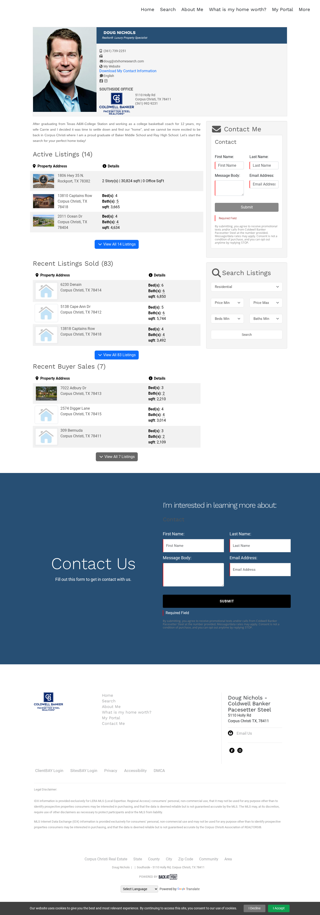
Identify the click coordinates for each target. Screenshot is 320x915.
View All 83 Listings (119, 355)
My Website (112, 66)
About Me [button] (192, 9)
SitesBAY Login (83, 770)
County (154, 859)
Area (228, 859)
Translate (193, 889)
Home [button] (147, 9)
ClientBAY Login (49, 770)
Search (247, 335)
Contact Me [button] (113, 723)
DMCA (159, 770)
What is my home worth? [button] (237, 9)
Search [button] (168, 9)
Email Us (244, 733)
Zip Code (185, 859)
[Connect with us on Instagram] (240, 750)
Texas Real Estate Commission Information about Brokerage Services (106, 847)
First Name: (224, 157)
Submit (247, 207)
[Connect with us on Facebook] (232, 750)
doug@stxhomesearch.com (124, 61)
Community (208, 859)
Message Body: (227, 175)
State (137, 859)
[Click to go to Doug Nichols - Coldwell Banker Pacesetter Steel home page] (12, 9)
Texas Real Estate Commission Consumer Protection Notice (96, 836)
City (169, 859)
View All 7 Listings (119, 456)
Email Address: (261, 175)
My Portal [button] (282, 9)
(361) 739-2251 (115, 51)
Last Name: (258, 157)
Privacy (110, 770)
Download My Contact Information (127, 71)
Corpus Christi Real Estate (106, 859)
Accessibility (135, 770)
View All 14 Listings (119, 244)
